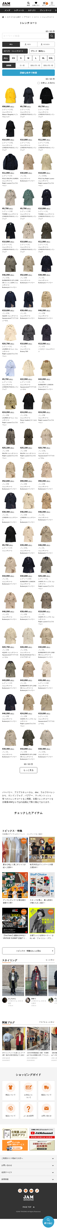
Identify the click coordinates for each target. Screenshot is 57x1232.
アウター (27, 17)
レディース (19, 10)
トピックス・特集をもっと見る (28, 951)
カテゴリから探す (14, 17)
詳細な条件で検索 (28, 73)
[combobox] (28, 36)
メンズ (7, 10)
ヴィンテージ (45, 10)
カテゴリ (32, 10)
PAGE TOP (27, 1207)
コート (36, 17)
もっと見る (50, 960)
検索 (52, 36)
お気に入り (36, 5)
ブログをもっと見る (46, 1022)
